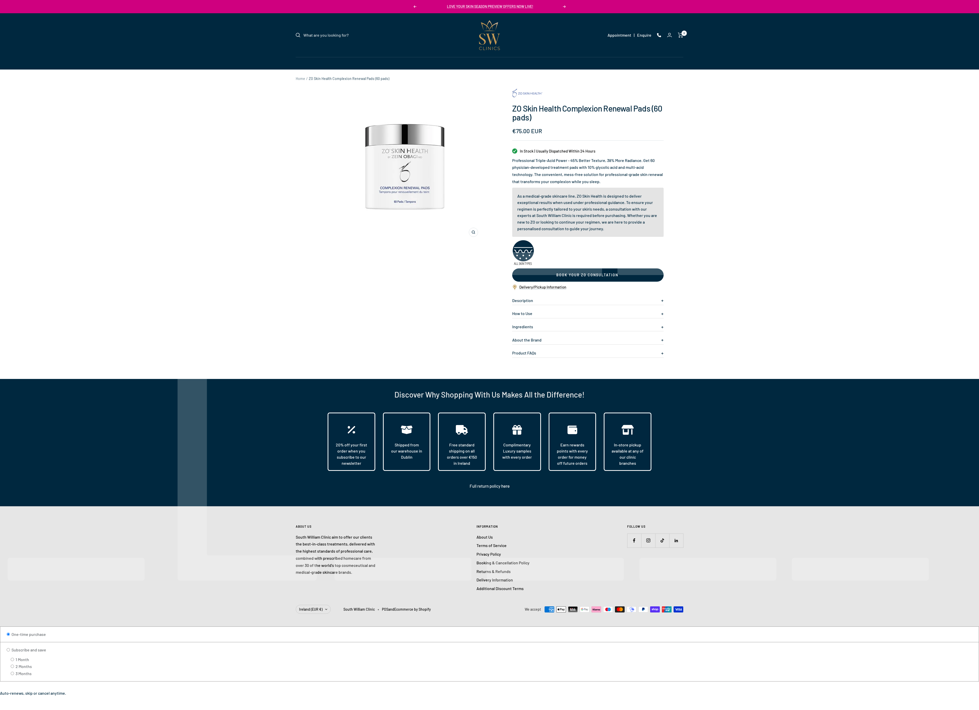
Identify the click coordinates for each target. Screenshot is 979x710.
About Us (484, 537)
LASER (459, 63)
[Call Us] (659, 35)
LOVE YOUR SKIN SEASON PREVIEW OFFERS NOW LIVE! (490, 6)
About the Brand (527, 339)
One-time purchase (28, 634)
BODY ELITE (514, 63)
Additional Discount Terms (500, 588)
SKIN (440, 63)
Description (522, 300)
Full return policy (485, 485)
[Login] (669, 35)
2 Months (23, 666)
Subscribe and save (28, 649)
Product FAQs (524, 352)
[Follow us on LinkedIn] (676, 541)
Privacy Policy (488, 554)
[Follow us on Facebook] (634, 541)
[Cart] (680, 35)
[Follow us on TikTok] (662, 541)
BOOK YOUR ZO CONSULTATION (587, 275)
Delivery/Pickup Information (542, 287)
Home (300, 78)
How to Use (522, 313)
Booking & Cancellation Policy (503, 562)
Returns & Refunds (493, 571)
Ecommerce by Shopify (412, 609)
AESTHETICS (484, 63)
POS (385, 609)
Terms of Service (491, 545)
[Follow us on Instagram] (648, 541)
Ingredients (522, 326)
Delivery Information (494, 579)
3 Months (23, 673)
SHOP (538, 63)
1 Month (22, 659)
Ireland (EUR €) (311, 609)
